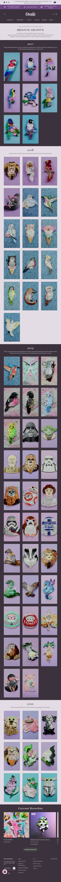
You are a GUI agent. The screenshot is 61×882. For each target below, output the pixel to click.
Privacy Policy (36, 863)
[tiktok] (9, 2)
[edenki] (30, 14)
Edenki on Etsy (21, 861)
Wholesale (21, 872)
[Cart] (56, 14)
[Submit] (14, 868)
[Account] (53, 14)
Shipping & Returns (37, 861)
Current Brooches (30, 808)
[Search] (5, 14)
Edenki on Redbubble (23, 867)
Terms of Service (37, 866)
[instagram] (6, 2)
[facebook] (4, 2)
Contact (35, 868)
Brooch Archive (22, 870)
